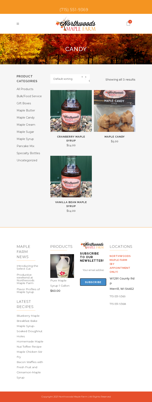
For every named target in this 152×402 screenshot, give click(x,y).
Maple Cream (26, 124)
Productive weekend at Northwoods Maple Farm (25, 278)
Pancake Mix (25, 146)
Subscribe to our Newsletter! (92, 257)
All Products (25, 89)
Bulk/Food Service (29, 96)
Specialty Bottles (28, 153)
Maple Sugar (25, 132)
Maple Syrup (25, 139)
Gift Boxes (24, 103)
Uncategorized (27, 160)
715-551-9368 (118, 304)
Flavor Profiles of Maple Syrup (28, 290)
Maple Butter (26, 110)
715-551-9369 (118, 296)
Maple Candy (26, 117)
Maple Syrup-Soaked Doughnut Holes (29, 331)
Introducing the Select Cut (27, 267)
